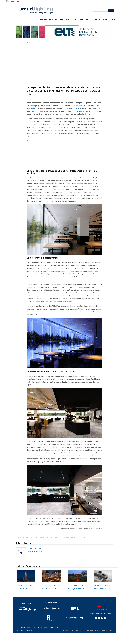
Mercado (106, 19)
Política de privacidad (86, 630)
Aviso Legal (75, 630)
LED (111, 19)
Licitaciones (97, 19)
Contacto (97, 630)
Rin (87, 537)
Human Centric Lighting (62, 98)
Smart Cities (83, 19)
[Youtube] (105, 618)
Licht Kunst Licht (76, 537)
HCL (90, 19)
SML (31, 630)
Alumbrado (44, 19)
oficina (83, 537)
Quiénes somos (65, 630)
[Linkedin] (99, 618)
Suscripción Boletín (107, 630)
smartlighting (32, 98)
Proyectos (74, 19)
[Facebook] (96, 618)
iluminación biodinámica (63, 537)
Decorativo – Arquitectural (59, 19)
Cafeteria (53, 537)
